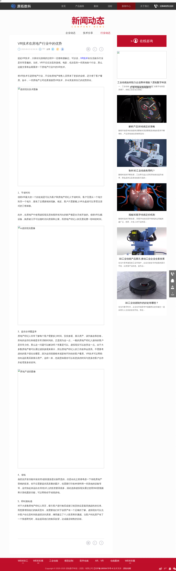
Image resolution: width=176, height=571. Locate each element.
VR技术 (84, 58)
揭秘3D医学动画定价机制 (142, 214)
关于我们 (144, 6)
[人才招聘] (172, 287)
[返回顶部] (172, 294)
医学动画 (84, 561)
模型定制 (68, 561)
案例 (96, 6)
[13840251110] (172, 273)
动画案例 (114, 561)
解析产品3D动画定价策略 (142, 126)
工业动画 (53, 561)
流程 (110, 6)
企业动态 (70, 33)
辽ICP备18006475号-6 (103, 568)
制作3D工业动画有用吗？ (142, 170)
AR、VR (99, 561)
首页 (63, 6)
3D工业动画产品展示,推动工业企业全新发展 (142, 259)
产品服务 (79, 6)
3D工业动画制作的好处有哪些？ (141, 303)
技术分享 (88, 33)
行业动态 (105, 33)
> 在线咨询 (142, 41)
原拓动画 (127, 568)
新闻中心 (126, 6)
